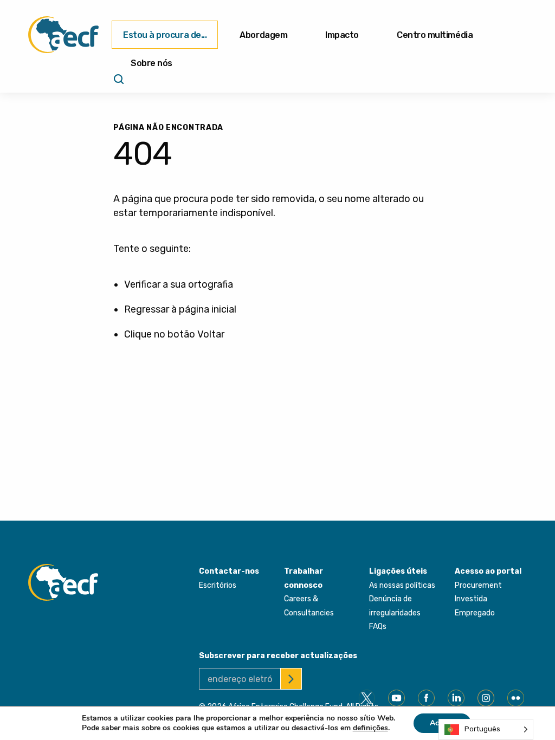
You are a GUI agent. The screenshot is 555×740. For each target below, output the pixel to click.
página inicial (207, 309)
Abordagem (263, 35)
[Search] (118, 83)
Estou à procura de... (164, 35)
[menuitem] (165, 35)
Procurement (478, 585)
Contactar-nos (229, 571)
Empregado (475, 613)
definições (370, 728)
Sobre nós (151, 63)
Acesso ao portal (488, 571)
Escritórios (217, 585)
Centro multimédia (435, 35)
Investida (471, 598)
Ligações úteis (398, 571)
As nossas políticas (402, 585)
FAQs (377, 626)
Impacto (342, 35)
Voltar (210, 334)
